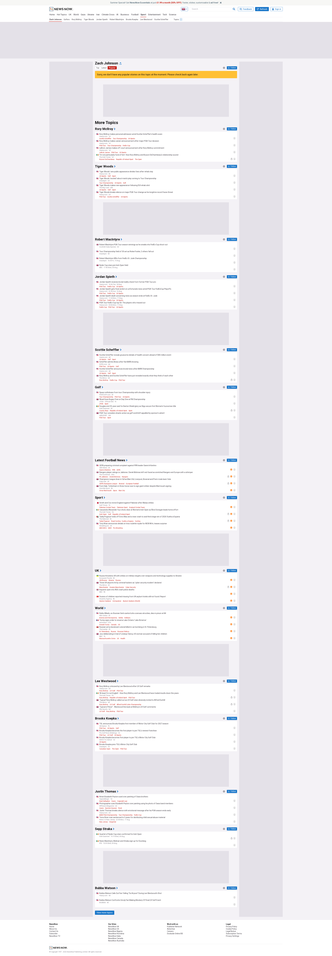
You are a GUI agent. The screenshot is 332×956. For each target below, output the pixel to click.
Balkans (127, 618)
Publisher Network (174, 927)
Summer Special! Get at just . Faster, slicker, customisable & (164, 2)
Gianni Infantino (105, 470)
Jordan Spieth (102, 19)
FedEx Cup (126, 145)
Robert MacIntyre (117, 19)
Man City (122, 490)
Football (135, 14)
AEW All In (103, 528)
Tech (165, 14)
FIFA (113, 470)
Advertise (171, 929)
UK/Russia (103, 580)
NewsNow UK (113, 927)
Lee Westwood (146, 19)
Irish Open (103, 514)
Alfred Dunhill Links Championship (129, 704)
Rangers (125, 477)
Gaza (83, 14)
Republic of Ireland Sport (124, 159)
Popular (112, 68)
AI (117, 14)
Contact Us (53, 931)
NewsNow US (113, 929)
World (76, 14)
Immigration (117, 601)
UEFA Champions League (108, 483)
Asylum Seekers (105, 601)
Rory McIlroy (77, 19)
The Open (138, 159)
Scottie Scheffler (161, 19)
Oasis (113, 801)
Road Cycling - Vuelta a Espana (122, 521)
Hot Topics (62, 14)
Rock (120, 808)
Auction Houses (111, 808)
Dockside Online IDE (175, 934)
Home (52, 14)
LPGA (101, 404)
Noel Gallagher (104, 801)
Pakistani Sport (122, 507)
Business (124, 14)
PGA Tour (102, 145)
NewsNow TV (54, 936)
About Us (53, 929)
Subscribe (53, 934)
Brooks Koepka (132, 19)
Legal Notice (231, 931)
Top (97, 68)
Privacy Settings (232, 936)
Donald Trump (104, 624)
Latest (104, 68)
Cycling (137, 521)
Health (122, 638)
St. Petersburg (104, 631)
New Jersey (103, 822)
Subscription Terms (234, 934)
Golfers (67, 19)
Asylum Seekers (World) (131, 601)
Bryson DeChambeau (107, 159)
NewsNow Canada (115, 938)
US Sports (131, 138)
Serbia (121, 618)
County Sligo (103, 410)
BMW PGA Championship (108, 815)
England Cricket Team (137, 507)
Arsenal (121, 483)
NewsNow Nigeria (115, 931)
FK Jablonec (103, 477)
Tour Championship (120, 138)
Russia (118, 580)
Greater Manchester (117, 587)
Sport (143, 14)
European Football (132, 483)
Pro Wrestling (118, 528)
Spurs (115, 490)
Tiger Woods (89, 19)
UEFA (118, 470)
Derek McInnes (115, 477)
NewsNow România (116, 934)
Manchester (103, 587)
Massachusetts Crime (107, 638)
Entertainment (154, 14)
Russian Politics (123, 631)
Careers (170, 931)
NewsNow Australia (116, 941)
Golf (109, 176)
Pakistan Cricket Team (107, 507)
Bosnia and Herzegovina (108, 618)
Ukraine (90, 14)
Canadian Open (104, 749)
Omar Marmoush (105, 490)
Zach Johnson (55, 19)
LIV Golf (112, 691)
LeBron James (104, 152)
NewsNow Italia (114, 936)
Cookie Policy (231, 929)
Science (172, 14)
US (119, 624)
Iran (98, 14)
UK (70, 14)
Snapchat (112, 822)
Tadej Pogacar (104, 521)
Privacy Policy (231, 927)
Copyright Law (122, 801)
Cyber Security (131, 587)
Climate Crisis (108, 14)
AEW (110, 528)
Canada (113, 624)
